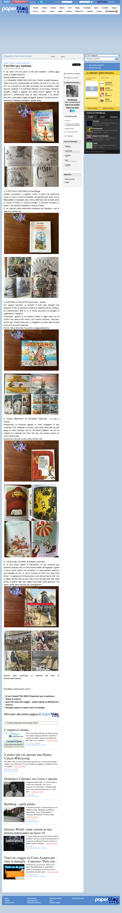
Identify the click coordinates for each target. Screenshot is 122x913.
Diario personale (70, 179)
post (57, 72)
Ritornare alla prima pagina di (23, 714)
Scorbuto (67, 164)
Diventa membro (108, 108)
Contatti (7, 900)
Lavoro (99, 11)
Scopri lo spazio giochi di (97, 152)
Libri (70, 8)
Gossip (114, 8)
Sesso (44, 11)
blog (38, 328)
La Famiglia (68, 150)
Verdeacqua (10, 68)
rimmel (107, 99)
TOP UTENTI (105, 77)
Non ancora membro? (96, 65)
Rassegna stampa (55, 898)
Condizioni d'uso (32, 900)
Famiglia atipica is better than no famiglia (25, 708)
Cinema (53, 8)
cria (106, 93)
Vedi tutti (70, 136)
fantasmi (67, 146)
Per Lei (35, 11)
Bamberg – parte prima (19, 804)
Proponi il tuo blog (95, 68)
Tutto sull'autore (93, 108)
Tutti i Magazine (110, 11)
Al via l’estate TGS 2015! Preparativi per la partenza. (30, 696)
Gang (66, 160)
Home (6, 2)
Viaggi (77, 8)
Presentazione (31, 898)
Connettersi (102, 2)
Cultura (44, 8)
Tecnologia (87, 8)
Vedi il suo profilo (72, 105)
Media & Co (79, 11)
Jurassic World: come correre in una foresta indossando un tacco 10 (28, 831)
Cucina (52, 11)
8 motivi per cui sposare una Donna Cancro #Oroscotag (27, 756)
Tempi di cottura (13, 699)
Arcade (90, 117)
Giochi (53, 56)
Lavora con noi (9, 902)
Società (35, 8)
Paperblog (15, 9)
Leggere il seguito (52, 740)
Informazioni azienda (34, 902)
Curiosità (105, 8)
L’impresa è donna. (16, 729)
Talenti (67, 182)
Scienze (69, 11)
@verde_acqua (19, 68)
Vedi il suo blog (72, 108)
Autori (63, 56)
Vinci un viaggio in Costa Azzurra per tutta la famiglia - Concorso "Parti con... (30, 859)
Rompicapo (114, 117)
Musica (62, 8)
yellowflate (108, 82)
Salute (60, 11)
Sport (96, 8)
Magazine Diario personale (17, 56)
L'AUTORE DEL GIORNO (91, 78)
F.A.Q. (51, 900)
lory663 (107, 88)
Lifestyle (90, 11)
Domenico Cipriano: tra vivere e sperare (30, 778)
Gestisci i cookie (55, 902)
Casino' (102, 117)
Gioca (107, 125)
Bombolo (68, 155)
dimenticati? (111, 1)
